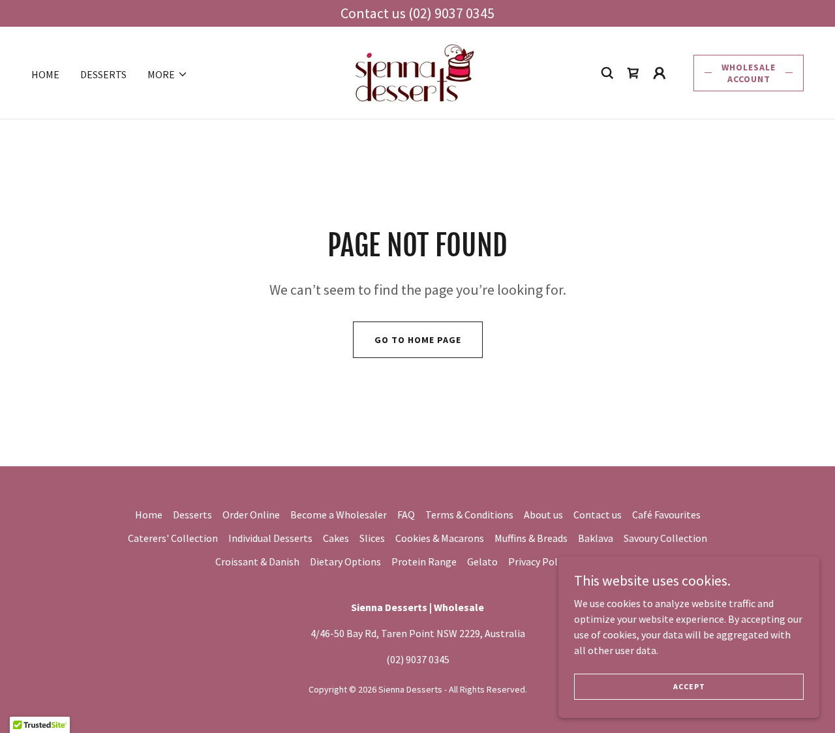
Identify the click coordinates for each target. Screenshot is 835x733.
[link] (414, 71)
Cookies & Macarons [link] (439, 538)
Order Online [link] (251, 514)
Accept (689, 686)
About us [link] (543, 514)
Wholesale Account (748, 73)
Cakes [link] (336, 538)
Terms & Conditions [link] (469, 514)
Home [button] (148, 514)
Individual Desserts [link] (270, 538)
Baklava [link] (595, 538)
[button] (167, 74)
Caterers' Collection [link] (173, 538)
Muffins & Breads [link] (531, 538)
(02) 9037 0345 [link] (417, 659)
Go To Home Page (417, 340)
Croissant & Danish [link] (257, 561)
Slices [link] (372, 538)
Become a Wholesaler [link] (338, 514)
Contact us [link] (597, 514)
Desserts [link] (103, 74)
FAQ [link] (406, 514)
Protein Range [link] (424, 561)
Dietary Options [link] (345, 561)
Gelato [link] (482, 561)
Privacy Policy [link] (538, 561)
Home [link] (45, 74)
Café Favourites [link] (666, 514)
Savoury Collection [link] (665, 538)
